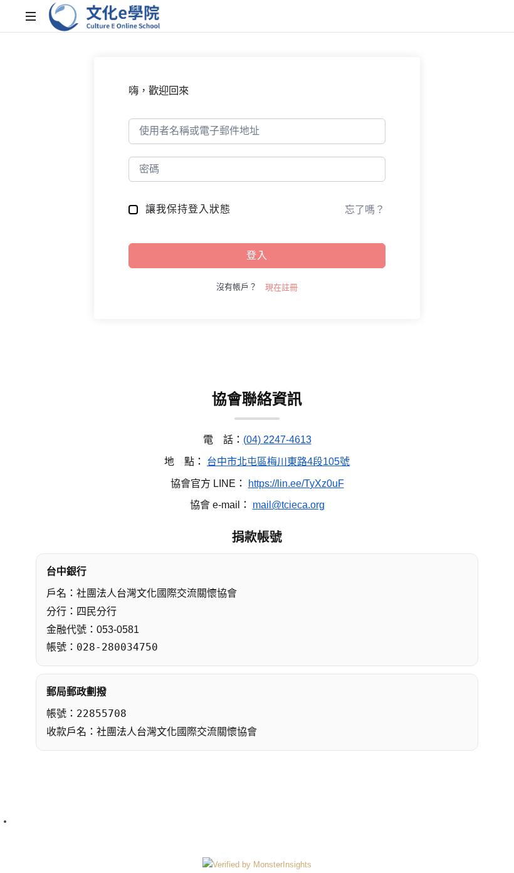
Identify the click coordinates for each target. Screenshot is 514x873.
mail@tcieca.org (289, 504)
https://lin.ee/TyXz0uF (296, 483)
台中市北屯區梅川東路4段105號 (278, 461)
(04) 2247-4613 (277, 439)
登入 (257, 255)
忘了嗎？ (365, 209)
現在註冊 (281, 287)
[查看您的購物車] (476, 17)
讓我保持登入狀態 (188, 209)
